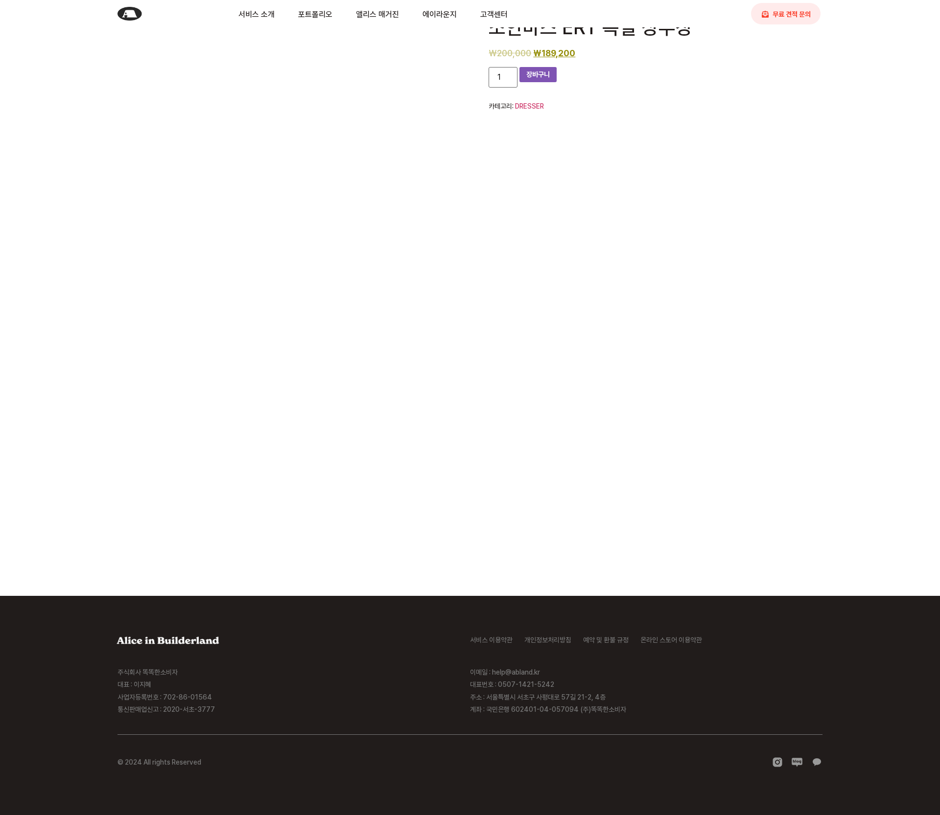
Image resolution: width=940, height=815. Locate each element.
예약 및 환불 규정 (606, 640)
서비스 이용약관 (491, 640)
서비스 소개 (256, 14)
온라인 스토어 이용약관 (671, 640)
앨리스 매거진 (377, 14)
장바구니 (538, 74)
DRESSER (529, 106)
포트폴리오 (315, 14)
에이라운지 (440, 14)
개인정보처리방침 (547, 640)
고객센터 (494, 14)
